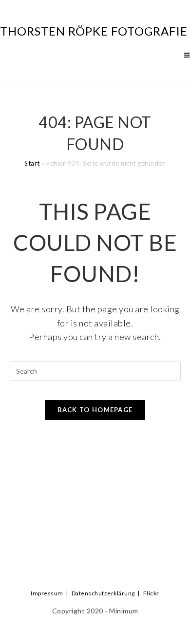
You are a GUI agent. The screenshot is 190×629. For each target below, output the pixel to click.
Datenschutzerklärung (103, 593)
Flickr (151, 593)
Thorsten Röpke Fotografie (94, 31)
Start (32, 163)
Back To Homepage (95, 410)
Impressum (47, 593)
